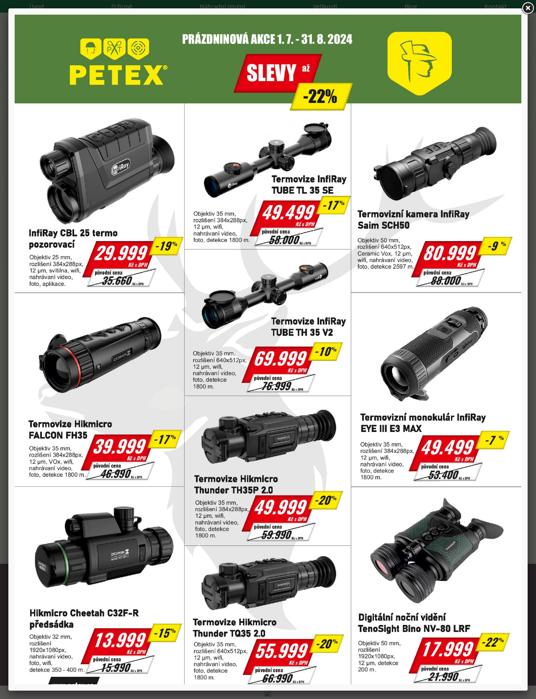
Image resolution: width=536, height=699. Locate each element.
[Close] (527, 8)
